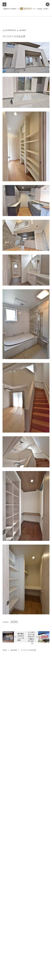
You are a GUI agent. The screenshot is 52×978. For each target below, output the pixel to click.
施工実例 (22, 30)
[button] (47, 5)
